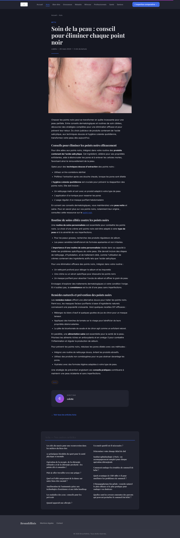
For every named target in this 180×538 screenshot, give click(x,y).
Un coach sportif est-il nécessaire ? (108, 445)
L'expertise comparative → (146, 4)
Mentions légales (47, 523)
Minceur (87, 4)
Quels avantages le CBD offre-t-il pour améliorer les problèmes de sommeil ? (110, 476)
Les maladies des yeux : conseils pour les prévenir (64, 495)
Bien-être (56, 4)
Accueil (40, 4)
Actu (48, 4)
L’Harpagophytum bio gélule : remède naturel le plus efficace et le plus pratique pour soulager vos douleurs (113, 486)
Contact (59, 523)
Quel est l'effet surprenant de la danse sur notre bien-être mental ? (64, 479)
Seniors (120, 4)
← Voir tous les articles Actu (63, 415)
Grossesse (67, 4)
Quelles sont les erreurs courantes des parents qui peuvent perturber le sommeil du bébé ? (113, 495)
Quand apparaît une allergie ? (59, 503)
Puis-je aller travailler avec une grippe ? (64, 472)
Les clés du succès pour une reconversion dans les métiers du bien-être (66, 446)
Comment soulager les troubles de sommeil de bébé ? (113, 468)
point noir (87, 212)
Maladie (78, 4)
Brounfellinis (28, 523)
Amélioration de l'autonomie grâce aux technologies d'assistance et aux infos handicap (66, 487)
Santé (111, 4)
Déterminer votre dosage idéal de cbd (109, 451)
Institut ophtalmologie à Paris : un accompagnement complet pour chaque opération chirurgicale (110, 459)
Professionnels (100, 4)
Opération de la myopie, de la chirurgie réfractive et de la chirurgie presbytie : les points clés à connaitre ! (65, 465)
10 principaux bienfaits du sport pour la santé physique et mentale (66, 455)
